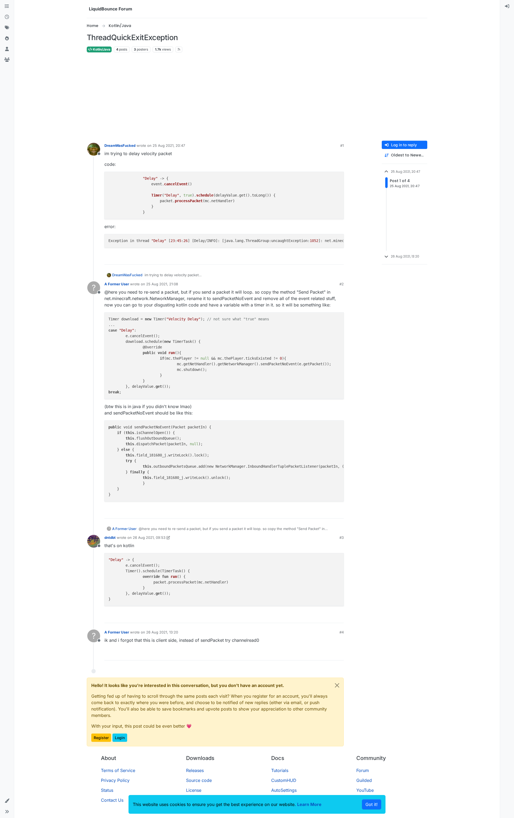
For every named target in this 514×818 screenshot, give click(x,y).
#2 (341, 284)
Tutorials (279, 770)
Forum (362, 770)
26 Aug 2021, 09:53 (149, 537)
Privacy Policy (115, 780)
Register (101, 737)
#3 (341, 537)
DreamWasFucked (119, 145)
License (193, 790)
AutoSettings (284, 790)
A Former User (116, 284)
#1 (342, 145)
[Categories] (7, 6)
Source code (199, 780)
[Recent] (7, 17)
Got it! (371, 804)
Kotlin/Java (101, 49)
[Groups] (7, 60)
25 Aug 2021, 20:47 (169, 145)
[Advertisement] (257, 96)
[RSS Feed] (179, 49)
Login (120, 737)
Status (107, 790)
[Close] (337, 685)
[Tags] (7, 28)
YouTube (365, 790)
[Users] (7, 49)
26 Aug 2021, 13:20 (162, 632)
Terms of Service (118, 770)
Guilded (364, 780)
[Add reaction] (319, 258)
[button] (7, 801)
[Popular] (7, 38)
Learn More (309, 804)
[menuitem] (507, 6)
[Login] (507, 6)
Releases (195, 770)
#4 (341, 632)
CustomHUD (283, 780)
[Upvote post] (330, 258)
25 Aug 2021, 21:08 (162, 284)
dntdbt (110, 537)
